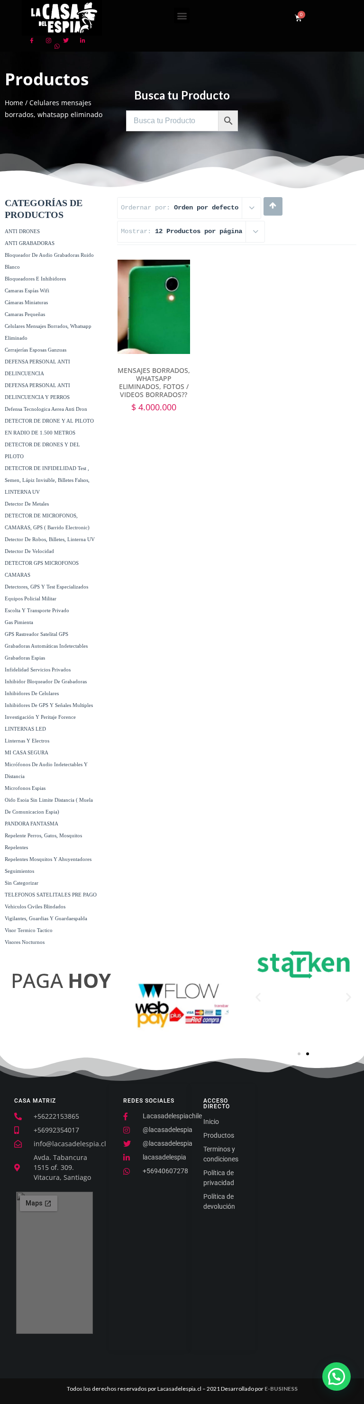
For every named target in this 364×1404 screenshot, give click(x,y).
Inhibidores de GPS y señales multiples (49, 705)
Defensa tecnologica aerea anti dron (46, 409)
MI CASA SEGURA (26, 752)
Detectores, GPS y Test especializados (46, 586)
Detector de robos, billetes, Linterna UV (50, 539)
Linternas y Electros (27, 740)
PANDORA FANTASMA (31, 823)
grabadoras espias (25, 658)
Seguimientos (19, 871)
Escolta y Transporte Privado (37, 610)
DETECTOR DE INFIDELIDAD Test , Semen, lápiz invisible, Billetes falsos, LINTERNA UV (47, 480)
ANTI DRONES (22, 231)
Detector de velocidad (29, 551)
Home (14, 102)
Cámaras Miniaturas (26, 302)
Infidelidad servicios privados (38, 669)
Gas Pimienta (19, 622)
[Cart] (298, 18)
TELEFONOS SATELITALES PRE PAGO (51, 894)
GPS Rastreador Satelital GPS (36, 634)
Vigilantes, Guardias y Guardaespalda (46, 918)
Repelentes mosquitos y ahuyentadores (48, 859)
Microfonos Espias (25, 788)
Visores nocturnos (25, 942)
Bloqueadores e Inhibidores (35, 278)
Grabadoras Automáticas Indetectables (46, 646)
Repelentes (16, 847)
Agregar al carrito (153, 306)
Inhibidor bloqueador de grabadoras (46, 681)
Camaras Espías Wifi (27, 290)
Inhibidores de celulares (32, 693)
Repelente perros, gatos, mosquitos (43, 835)
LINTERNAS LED (25, 729)
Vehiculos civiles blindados (35, 906)
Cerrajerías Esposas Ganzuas (35, 350)
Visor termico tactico (29, 930)
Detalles (154, 330)
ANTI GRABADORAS (30, 243)
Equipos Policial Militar (30, 598)
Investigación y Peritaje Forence (40, 717)
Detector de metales (27, 504)
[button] (182, 15)
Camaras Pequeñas (25, 314)
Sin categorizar (21, 883)
